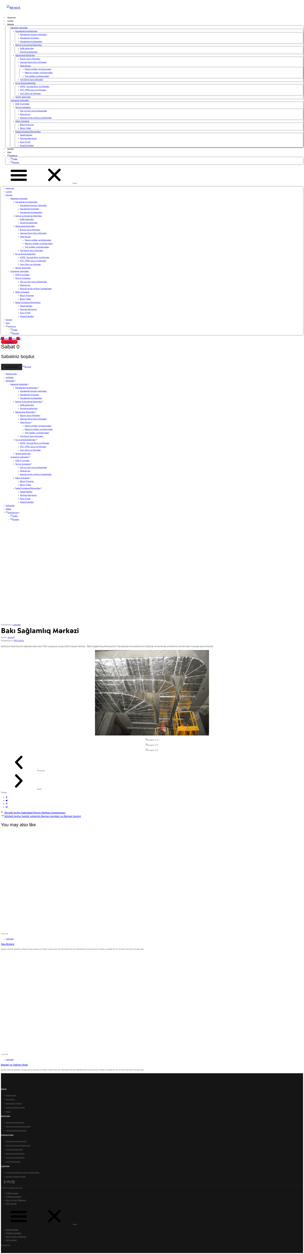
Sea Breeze (7, 944)
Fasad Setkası (26, 134)
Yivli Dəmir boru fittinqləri (31, 79)
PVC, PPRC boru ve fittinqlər (33, 89)
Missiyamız (10, 1099)
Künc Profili (25, 141)
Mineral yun (25, 114)
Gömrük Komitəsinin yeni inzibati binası (22, 1172)
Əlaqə (9, 152)
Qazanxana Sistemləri (25, 55)
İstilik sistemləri (27, 48)
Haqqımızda (11, 17)
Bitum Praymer (27, 124)
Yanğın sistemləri (23, 96)
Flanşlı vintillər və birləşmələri (38, 69)
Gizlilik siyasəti (12, 1193)
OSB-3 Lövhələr (22, 103)
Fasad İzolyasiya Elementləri (28, 131)
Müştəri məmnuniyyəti (15, 1107)
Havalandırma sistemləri (26, 30)
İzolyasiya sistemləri (14, 1149)
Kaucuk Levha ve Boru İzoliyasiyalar (36, 117)
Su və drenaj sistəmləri (25, 82)
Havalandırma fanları (29, 37)
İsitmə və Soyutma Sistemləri (28, 44)
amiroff (11, 637)
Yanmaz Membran (28, 138)
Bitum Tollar (25, 128)
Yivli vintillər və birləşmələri (37, 76)
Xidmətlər (10, 149)
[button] (152, 175)
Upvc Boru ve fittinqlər (30, 93)
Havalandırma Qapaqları (31, 41)
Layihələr (10, 21)
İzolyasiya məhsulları (19, 100)
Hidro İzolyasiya (22, 121)
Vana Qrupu (25, 65)
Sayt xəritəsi (11, 1203)
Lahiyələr (10, 938)
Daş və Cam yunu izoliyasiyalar (33, 110)
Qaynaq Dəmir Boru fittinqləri (33, 62)
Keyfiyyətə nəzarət (14, 1103)
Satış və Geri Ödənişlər (16, 1200)
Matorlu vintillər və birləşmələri (39, 72)
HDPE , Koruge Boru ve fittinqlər (34, 86)
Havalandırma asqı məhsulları (33, 34)
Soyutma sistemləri (29, 51)
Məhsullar (10, 24)
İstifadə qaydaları (13, 1196)
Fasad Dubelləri (27, 145)
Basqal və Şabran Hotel (14, 1064)
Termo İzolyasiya (22, 107)
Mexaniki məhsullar (19, 27)
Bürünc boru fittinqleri (30, 58)
